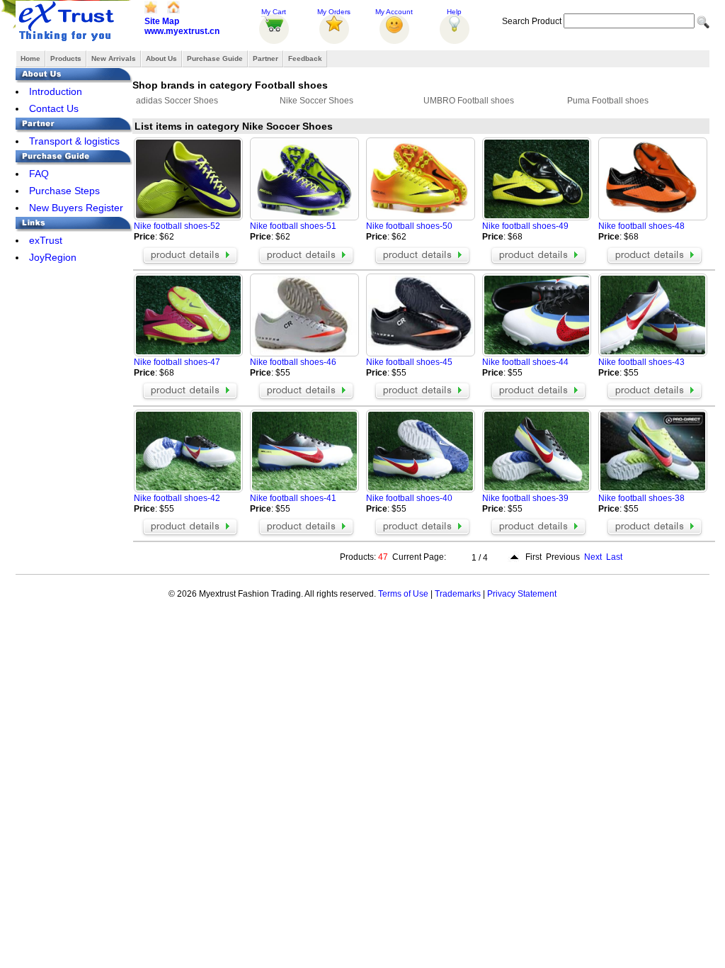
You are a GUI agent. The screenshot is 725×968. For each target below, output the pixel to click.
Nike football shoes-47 (177, 362)
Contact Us (54, 108)
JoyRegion (52, 257)
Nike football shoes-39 (525, 498)
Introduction (55, 91)
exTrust (45, 240)
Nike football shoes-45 (409, 362)
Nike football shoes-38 (641, 498)
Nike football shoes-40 (409, 498)
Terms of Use (403, 594)
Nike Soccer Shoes (316, 101)
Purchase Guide (215, 58)
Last (614, 557)
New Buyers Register (76, 207)
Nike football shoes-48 (641, 226)
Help (454, 12)
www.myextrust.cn (181, 31)
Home (30, 58)
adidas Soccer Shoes (177, 101)
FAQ (39, 173)
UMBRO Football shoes (468, 101)
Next (593, 557)
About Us (161, 58)
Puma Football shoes (608, 101)
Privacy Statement (521, 594)
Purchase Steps (64, 190)
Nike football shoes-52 (177, 226)
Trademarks (458, 594)
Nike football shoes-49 (525, 226)
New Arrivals (113, 58)
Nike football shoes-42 (177, 498)
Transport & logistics (74, 141)
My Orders (333, 12)
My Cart (273, 12)
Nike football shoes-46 (293, 362)
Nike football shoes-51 (293, 226)
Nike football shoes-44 (525, 362)
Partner (265, 58)
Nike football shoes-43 (641, 362)
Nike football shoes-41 (293, 498)
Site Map (161, 21)
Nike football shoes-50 (409, 226)
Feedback (305, 58)
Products (65, 58)
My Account (394, 12)
